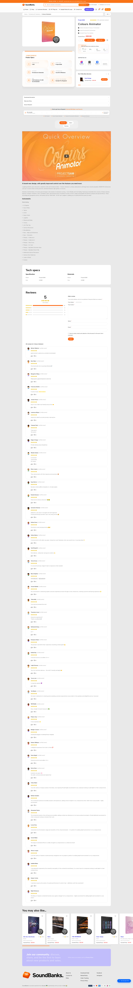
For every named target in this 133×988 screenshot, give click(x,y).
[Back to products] (108, 14)
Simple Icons (108, 117)
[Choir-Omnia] (106, 925)
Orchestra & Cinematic (34, 14)
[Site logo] (28, 4)
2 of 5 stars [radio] (77, 302)
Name (70, 321)
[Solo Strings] (81, 79)
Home (25, 14)
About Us (68, 973)
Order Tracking (85, 978)
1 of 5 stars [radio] (76, 302)
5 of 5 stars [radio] (81, 302)
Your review (71, 304)
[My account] (96, 9)
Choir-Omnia (99, 936)
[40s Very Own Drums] (33, 925)
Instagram (99, 975)
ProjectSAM (81, 20)
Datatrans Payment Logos (93, 117)
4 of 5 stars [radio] (79, 302)
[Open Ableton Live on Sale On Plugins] (98, 49)
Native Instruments (27, 940)
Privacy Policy (84, 980)
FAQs (67, 978)
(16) (116, 936)
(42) (43, 936)
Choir (97, 938)
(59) (67, 936)
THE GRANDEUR (76, 936)
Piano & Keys (51, 938)
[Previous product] (106, 14)
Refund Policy (84, 975)
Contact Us (69, 975)
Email (69, 327)
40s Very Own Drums (29, 936)
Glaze (122, 936)
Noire (49, 936)
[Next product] (109, 14)
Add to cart (89, 40)
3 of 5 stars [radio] (78, 302)
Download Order (85, 973)
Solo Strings (88, 78)
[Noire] (58, 925)
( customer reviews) (103, 20)
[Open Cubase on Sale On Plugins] (105, 49)
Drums (24, 938)
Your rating (71, 302)
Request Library (89, 9)
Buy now (100, 40)
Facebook (99, 973)
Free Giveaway (124, 938)
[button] (104, 79)
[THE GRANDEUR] (82, 925)
